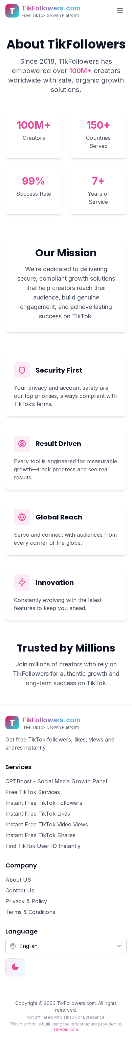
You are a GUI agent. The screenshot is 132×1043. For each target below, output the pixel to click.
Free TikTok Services (32, 792)
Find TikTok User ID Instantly (43, 846)
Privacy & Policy (26, 901)
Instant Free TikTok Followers (43, 802)
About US (18, 879)
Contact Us (19, 890)
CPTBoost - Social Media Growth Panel (56, 781)
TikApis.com (65, 1029)
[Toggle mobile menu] (120, 11)
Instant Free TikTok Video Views (46, 824)
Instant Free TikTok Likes (37, 813)
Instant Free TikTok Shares (40, 835)
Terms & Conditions (30, 912)
